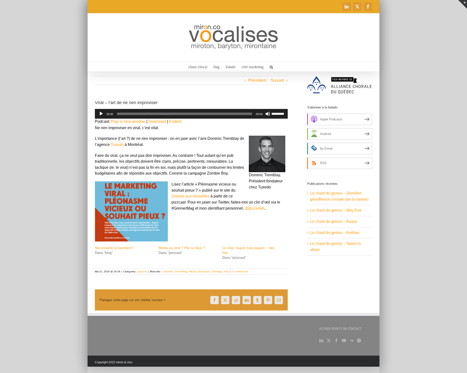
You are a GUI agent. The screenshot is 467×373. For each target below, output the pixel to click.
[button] (271, 66)
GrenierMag (181, 271)
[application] (191, 114)
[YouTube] (344, 340)
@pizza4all (254, 208)
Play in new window (128, 121)
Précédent (257, 80)
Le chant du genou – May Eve (335, 210)
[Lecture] (101, 113)
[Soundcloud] (351, 340)
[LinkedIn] (321, 340)
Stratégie (217, 271)
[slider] (278, 113)
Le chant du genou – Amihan (334, 233)
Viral (226, 271)
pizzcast (142, 271)
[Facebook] (336, 340)
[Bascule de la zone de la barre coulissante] (462, 4)
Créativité (167, 271)
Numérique (204, 271)
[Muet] (267, 113)
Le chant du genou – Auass (333, 221)
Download (157, 121)
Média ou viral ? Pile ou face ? (182, 248)
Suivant (277, 80)
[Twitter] (329, 340)
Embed (175, 121)
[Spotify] (359, 340)
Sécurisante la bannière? (114, 248)
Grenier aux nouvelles (190, 196)
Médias (193, 271)
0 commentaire (240, 271)
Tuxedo (117, 144)
